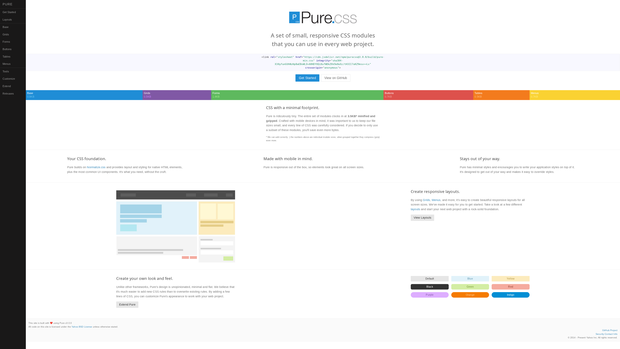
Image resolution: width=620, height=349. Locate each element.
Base (6, 27)
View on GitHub (335, 78)
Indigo (510, 294)
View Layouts (422, 217)
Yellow (511, 278)
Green (470, 286)
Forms (6, 41)
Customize (9, 78)
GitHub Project (609, 330)
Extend (7, 86)
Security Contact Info (606, 334)
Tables (6, 56)
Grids (6, 34)
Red (510, 286)
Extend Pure (127, 304)
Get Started (9, 12)
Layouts (7, 19)
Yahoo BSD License (82, 326)
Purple (430, 294)
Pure (8, 4)
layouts (415, 209)
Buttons (7, 49)
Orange (470, 294)
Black (429, 286)
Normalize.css (96, 167)
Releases (8, 93)
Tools (6, 71)
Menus (6, 64)
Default (429, 278)
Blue (470, 278)
